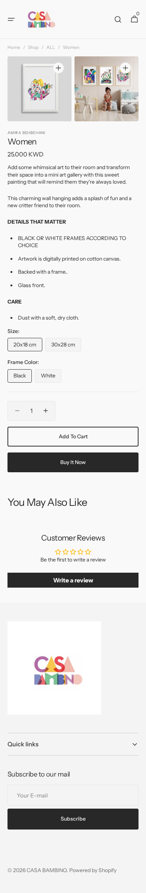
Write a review (73, 580)
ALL (50, 47)
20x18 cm (27, 346)
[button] (11, 19)
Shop (33, 47)
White (51, 377)
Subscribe (73, 818)
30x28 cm (66, 346)
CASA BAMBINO (47, 870)
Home (13, 47)
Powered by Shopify (92, 870)
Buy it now (73, 462)
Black (22, 377)
